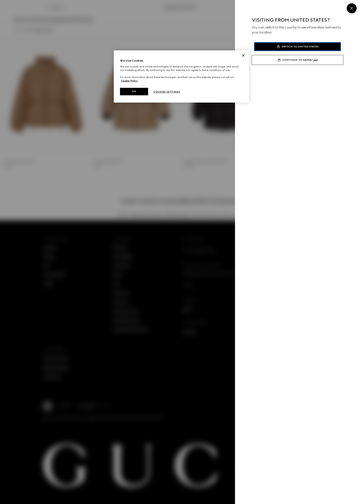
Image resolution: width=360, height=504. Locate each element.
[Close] (352, 8)
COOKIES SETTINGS (166, 91)
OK (134, 91)
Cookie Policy (129, 80)
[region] (181, 76)
